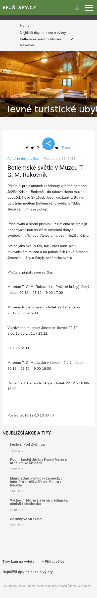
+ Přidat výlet (53, 561)
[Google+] (39, 148)
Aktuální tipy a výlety (23, 159)
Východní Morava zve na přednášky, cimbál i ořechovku (39, 502)
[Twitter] (33, 148)
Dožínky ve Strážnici (26, 519)
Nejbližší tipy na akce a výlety (43, 33)
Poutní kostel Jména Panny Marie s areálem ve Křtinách (38, 461)
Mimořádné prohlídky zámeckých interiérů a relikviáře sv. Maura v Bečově (37, 481)
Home (24, 25)
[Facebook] (28, 148)
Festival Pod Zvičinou (27, 444)
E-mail (66, 148)
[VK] (57, 148)
